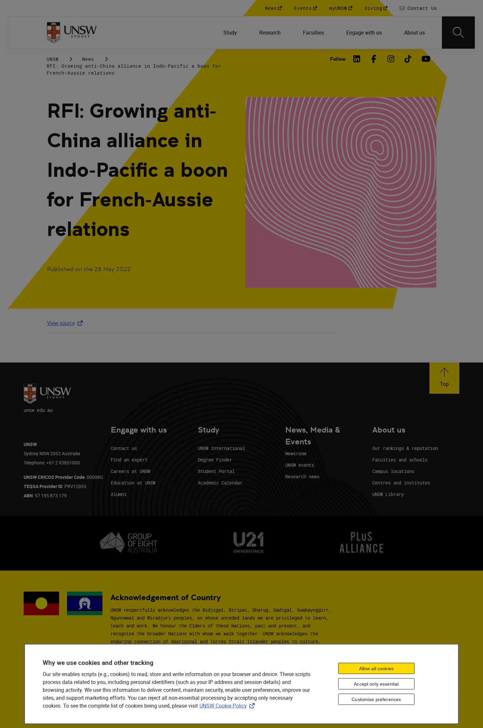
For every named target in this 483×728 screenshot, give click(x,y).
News (88, 59)
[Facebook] (373, 59)
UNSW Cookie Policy (228, 705)
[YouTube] (425, 59)
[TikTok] (408, 59)
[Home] (72, 32)
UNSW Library (388, 494)
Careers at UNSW (130, 471)
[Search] (458, 32)
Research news (302, 476)
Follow (338, 59)
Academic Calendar (220, 483)
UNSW (52, 59)
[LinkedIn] (356, 59)
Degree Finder (215, 460)
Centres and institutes (401, 483)
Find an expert (129, 460)
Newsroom (295, 453)
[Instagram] (391, 59)
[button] (444, 378)
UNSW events (299, 465)
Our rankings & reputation (405, 448)
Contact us (124, 448)
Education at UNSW (133, 483)
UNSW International (221, 448)
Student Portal (216, 471)
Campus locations (393, 471)
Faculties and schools (399, 460)
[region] (241, 684)
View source (66, 323)
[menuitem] (231, 32)
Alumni (118, 494)
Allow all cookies (376, 668)
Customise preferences (376, 699)
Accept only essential (376, 684)
